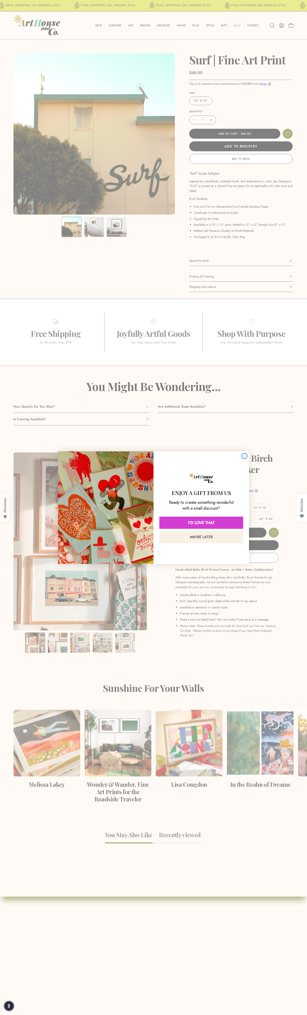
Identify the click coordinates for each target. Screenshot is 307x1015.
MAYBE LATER (201, 537)
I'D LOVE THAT (201, 523)
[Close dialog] (244, 456)
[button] (9, 1006)
